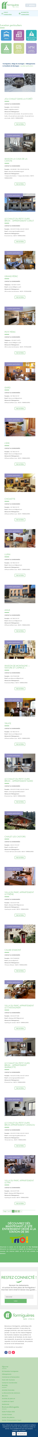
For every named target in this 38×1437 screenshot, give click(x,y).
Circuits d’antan (7, 1414)
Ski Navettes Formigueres (10, 1371)
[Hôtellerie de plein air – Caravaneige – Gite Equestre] (6, 53)
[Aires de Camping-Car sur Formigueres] (18, 53)
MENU (32, 5)
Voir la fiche (20, 124)
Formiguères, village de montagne (13, 64)
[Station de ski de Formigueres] (19, 1319)
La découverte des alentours (11, 1393)
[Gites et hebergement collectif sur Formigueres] (31, 40)
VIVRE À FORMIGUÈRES (8, 13)
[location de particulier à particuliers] (31, 53)
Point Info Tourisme (8, 1380)
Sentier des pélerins (8, 1417)
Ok (14, 1434)
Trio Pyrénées (33, 1247)
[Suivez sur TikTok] (13, 1352)
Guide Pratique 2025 (8, 1411)
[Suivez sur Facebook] (6, 1352)
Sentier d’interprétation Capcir (11, 1420)
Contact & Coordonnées (9, 1383)
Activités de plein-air (8, 1398)
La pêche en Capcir (8, 1401)
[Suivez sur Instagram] (9, 1352)
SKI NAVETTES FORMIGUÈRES (25, 13)
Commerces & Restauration (10, 1377)
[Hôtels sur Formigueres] (6, 40)
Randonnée (5, 1404)
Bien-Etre (5, 1396)
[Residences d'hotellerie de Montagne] (18, 40)
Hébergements (6, 1374)
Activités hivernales (8, 1390)
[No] (36, 1430)
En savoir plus (22, 1434)
